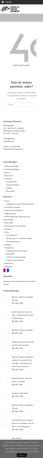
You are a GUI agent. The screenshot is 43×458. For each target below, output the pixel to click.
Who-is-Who (9, 223)
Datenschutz (9, 263)
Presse (7, 201)
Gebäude (8, 229)
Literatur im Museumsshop (16, 257)
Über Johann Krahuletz (13, 207)
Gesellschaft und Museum (14, 210)
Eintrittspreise (12, 182)
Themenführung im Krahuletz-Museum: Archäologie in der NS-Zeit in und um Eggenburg (23, 423)
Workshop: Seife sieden (20, 393)
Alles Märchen (17, 438)
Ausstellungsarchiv (13, 242)
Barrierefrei (11, 191)
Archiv (7, 232)
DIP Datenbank (12, 235)
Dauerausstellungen (12, 166)
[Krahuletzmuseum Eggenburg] (9, 8)
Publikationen (9, 248)
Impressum (9, 267)
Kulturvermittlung (13, 185)
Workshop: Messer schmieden (22, 330)
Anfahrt (9, 188)
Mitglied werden (10, 214)
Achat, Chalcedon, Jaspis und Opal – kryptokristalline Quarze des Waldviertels (23, 315)
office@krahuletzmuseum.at (13, 149)
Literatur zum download (15, 260)
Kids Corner (9, 176)
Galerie (7, 172)
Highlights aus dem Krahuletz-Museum (20, 204)
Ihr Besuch (8, 179)
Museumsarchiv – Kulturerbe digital (19, 238)
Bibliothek (8, 245)
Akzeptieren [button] (21, 455)
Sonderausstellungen (12, 169)
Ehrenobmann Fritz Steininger (15, 226)
